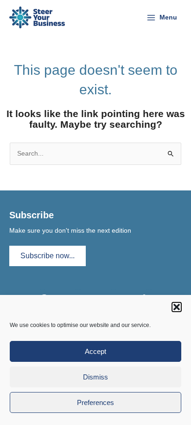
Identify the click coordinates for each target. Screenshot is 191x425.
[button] (176, 307)
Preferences (95, 402)
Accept (95, 351)
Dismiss (95, 377)
